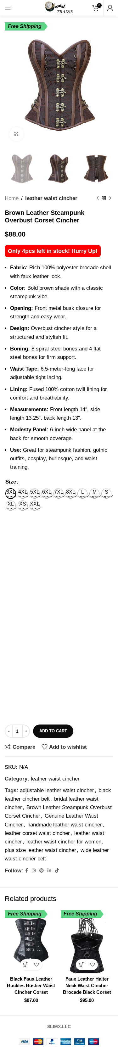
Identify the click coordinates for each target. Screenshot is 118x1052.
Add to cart (53, 731)
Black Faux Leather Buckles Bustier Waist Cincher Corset (31, 985)
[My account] (110, 8)
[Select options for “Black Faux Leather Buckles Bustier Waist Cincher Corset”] (25, 964)
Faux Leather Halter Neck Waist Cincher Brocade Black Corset (87, 985)
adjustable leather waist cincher (57, 790)
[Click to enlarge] (16, 134)
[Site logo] (59, 7)
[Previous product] (97, 198)
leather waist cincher (51, 198)
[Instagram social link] (33, 870)
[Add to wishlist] (36, 964)
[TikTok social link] (57, 870)
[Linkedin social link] (49, 870)
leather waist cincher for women (63, 842)
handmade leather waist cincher (64, 825)
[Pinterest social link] (41, 870)
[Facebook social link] (26, 870)
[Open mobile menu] (8, 8)
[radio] (10, 493)
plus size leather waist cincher (40, 850)
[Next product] (110, 198)
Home (12, 198)
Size (10, 482)
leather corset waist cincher (37, 833)
